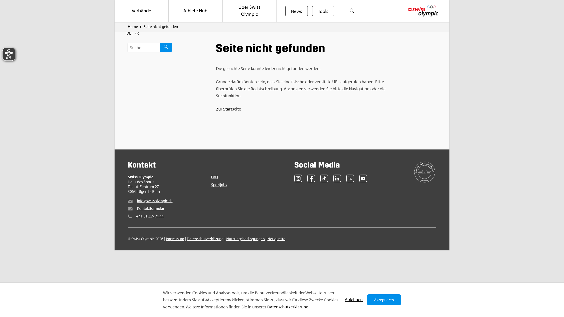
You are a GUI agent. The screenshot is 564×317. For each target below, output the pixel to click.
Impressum (175, 238)
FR (137, 33)
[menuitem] (142, 11)
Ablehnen (354, 299)
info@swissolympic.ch (155, 200)
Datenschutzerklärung (287, 307)
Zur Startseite (228, 109)
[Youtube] (363, 178)
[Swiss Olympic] (423, 11)
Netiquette (276, 238)
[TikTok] (324, 178)
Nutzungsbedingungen (245, 238)
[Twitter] (350, 178)
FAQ (214, 177)
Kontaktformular (150, 208)
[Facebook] (311, 178)
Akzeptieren (384, 299)
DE (128, 33)
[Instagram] (298, 178)
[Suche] (352, 11)
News (296, 11)
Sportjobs (219, 184)
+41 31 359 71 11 (150, 216)
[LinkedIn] (337, 178)
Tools (323, 11)
